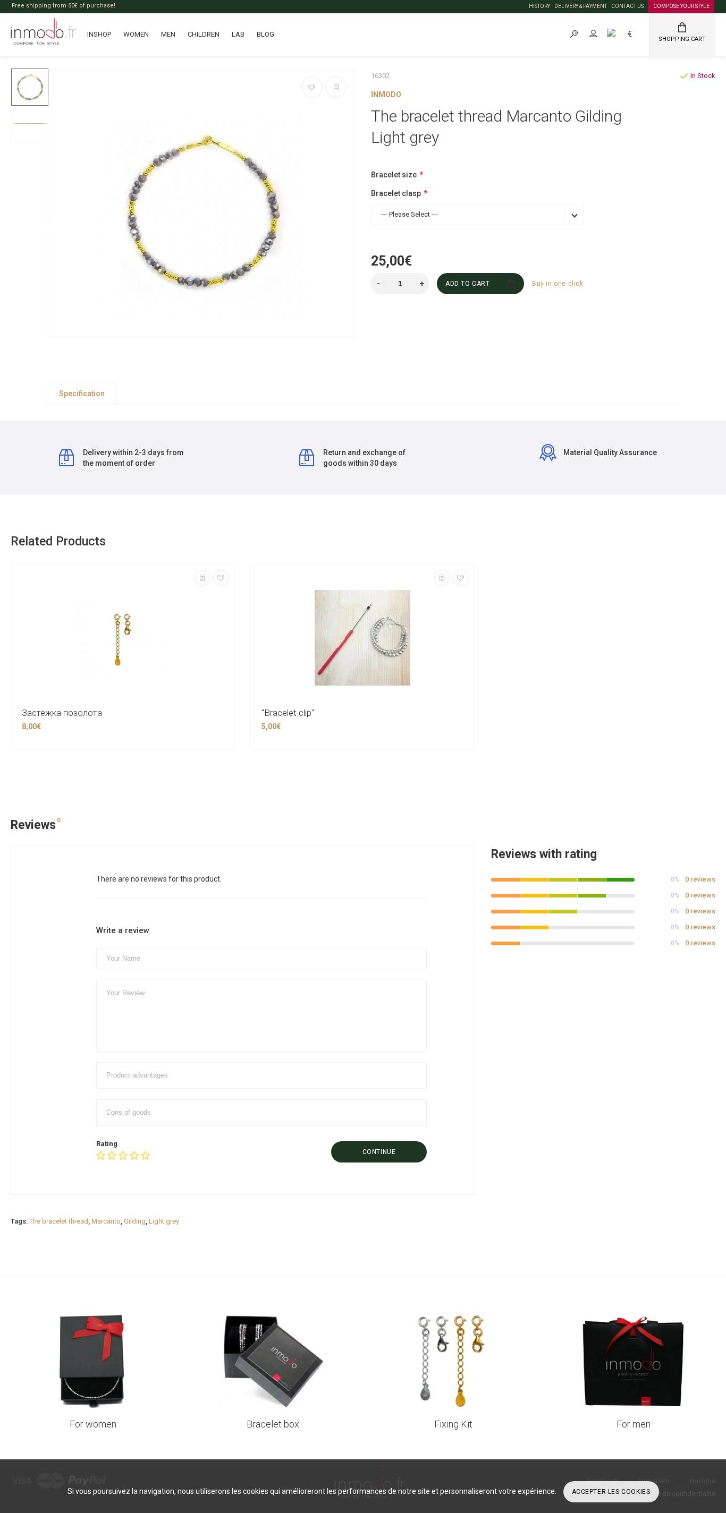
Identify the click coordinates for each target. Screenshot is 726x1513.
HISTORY (539, 6)
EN (623, 33)
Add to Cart (467, 283)
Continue (379, 1152)
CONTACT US (627, 6)
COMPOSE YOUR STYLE (681, 6)
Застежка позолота (62, 712)
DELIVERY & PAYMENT (580, 6)
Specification (82, 393)
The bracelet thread (58, 1221)
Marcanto (106, 1221)
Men (168, 34)
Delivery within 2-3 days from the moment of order (133, 457)
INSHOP (99, 34)
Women (136, 34)
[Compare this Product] (336, 87)
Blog (265, 34)
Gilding (135, 1221)
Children (204, 34)
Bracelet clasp (396, 193)
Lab (238, 34)
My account (602, 33)
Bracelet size (394, 174)
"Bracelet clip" (287, 712)
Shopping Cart (682, 39)
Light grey (164, 1221)
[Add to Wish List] (312, 87)
